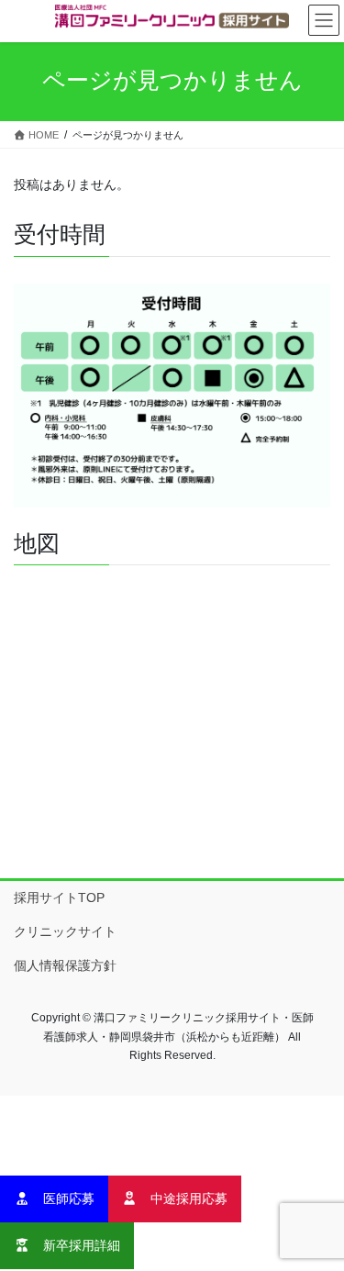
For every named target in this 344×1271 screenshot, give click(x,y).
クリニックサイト (65, 931)
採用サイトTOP (59, 897)
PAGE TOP (318, 1215)
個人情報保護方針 (65, 965)
